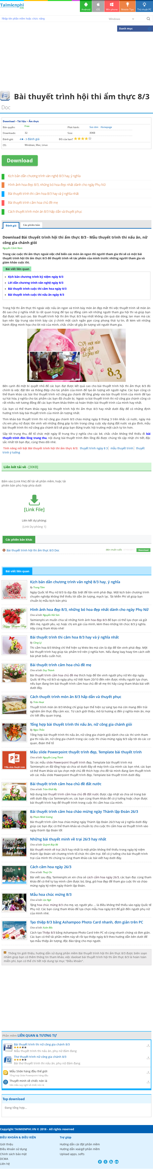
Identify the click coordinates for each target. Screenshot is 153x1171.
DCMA (4, 1159)
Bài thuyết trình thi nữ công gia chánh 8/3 (42, 1044)
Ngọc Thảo (38, 729)
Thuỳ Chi (47, 872)
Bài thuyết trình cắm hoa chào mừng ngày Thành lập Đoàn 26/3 (84, 811)
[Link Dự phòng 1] (34, 526)
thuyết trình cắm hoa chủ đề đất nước (73, 794)
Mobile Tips (127, 9)
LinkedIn (117, 1162)
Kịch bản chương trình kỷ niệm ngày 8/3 (35, 277)
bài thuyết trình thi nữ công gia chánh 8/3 (30, 427)
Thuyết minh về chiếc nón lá (28, 1081)
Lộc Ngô (47, 900)
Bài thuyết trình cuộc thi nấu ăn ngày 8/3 (36, 294)
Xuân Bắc (48, 927)
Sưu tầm (93, 127)
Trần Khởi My (50, 789)
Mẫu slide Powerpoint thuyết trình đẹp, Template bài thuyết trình (86, 752)
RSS (111, 1162)
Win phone (112, 9)
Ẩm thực (34, 121)
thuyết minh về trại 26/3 (51, 849)
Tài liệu (21, 121)
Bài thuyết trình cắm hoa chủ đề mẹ (33, 202)
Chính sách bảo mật (13, 1154)
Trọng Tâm (39, 587)
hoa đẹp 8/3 (99, 620)
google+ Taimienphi (105, 1162)
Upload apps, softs (72, 1154)
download (12, 8)
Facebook (100, 1162)
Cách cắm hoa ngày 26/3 (50, 866)
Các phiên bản (31, 225)
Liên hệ (5, 1164)
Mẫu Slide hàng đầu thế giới (28, 1071)
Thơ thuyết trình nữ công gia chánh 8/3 (40, 1057)
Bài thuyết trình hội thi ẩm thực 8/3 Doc (33, 550)
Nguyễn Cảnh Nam (12, 248)
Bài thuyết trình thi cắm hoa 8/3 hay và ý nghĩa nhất (43, 193)
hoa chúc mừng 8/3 (50, 905)
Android (85, 9)
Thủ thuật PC (144, 9)
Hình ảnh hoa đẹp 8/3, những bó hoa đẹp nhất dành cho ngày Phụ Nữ (57, 184)
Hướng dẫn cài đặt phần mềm (80, 1144)
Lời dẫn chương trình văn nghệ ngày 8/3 (35, 283)
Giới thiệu (6, 1144)
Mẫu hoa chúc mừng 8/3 (51, 894)
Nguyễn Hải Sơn (51, 615)
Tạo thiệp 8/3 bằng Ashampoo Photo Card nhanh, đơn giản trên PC (86, 922)
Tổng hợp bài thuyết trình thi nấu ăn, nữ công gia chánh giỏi (81, 724)
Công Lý (37, 642)
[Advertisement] (76, 61)
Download (9, 121)
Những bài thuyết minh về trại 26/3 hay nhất (68, 839)
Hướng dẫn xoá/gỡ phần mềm (80, 1149)
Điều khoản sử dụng (13, 1149)
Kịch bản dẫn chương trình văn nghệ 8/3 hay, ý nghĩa (44, 176)
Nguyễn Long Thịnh (53, 757)
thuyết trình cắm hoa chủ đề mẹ (56, 675)
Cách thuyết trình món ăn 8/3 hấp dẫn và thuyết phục (45, 211)
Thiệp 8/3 (48, 932)
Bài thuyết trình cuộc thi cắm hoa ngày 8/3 (37, 289)
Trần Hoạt (38, 702)
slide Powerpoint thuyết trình (65, 762)
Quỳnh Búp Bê (50, 844)
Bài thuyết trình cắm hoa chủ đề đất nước (65, 783)
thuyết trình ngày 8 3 (94, 448)
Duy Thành (48, 670)
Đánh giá (11, 225)
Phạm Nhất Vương (43, 817)
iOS (98, 9)
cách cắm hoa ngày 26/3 (103, 877)
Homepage (106, 127)
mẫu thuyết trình (122, 448)
